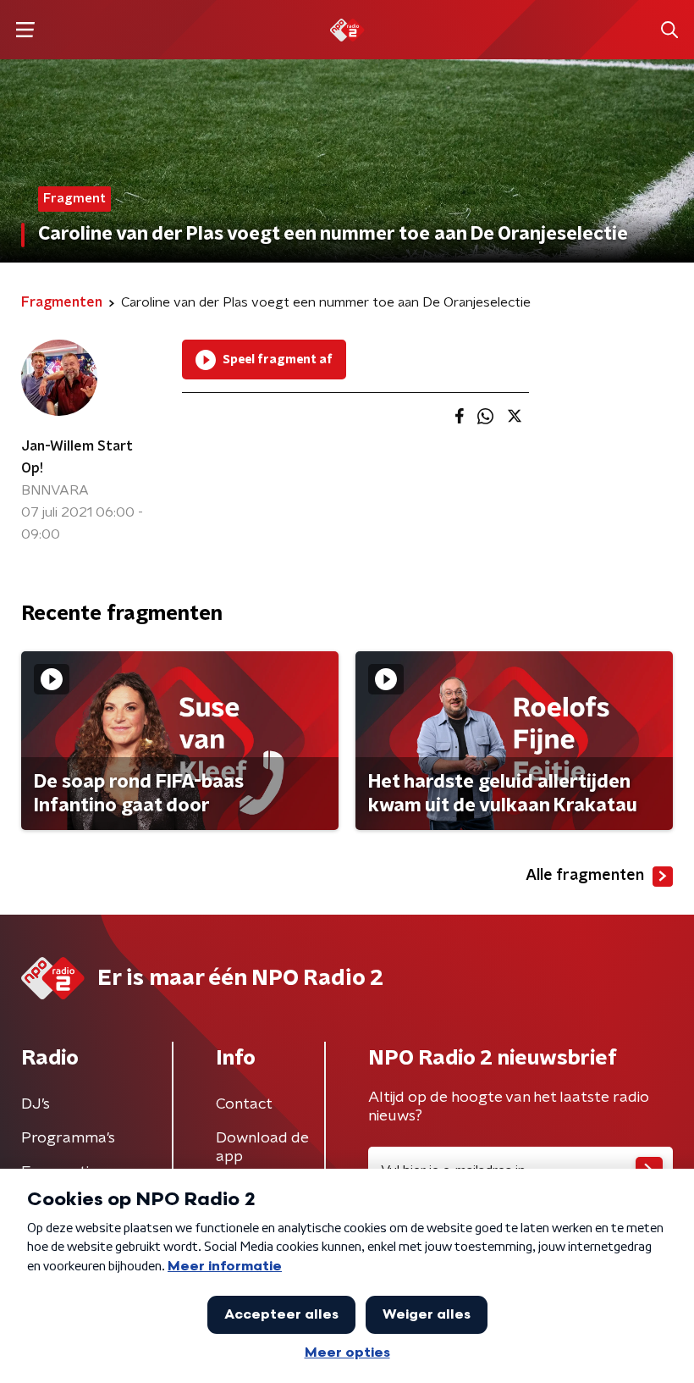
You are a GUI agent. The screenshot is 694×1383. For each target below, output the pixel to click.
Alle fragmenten (585, 875)
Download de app (262, 1147)
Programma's (68, 1138)
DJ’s (35, 1104)
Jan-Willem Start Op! (77, 457)
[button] (24, 30)
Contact (244, 1104)
